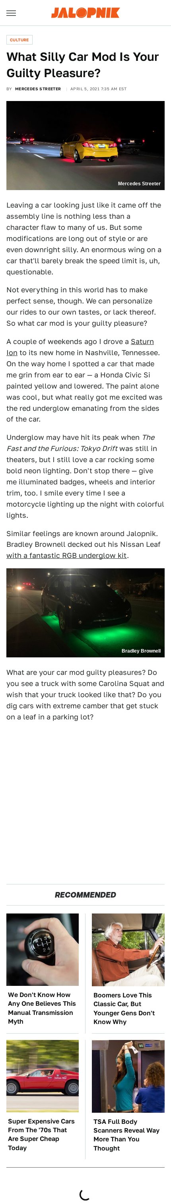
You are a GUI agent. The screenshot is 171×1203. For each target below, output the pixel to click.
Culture (19, 39)
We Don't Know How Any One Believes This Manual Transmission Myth (42, 1008)
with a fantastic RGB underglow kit (66, 555)
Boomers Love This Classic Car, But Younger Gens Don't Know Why (124, 1008)
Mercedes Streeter (38, 88)
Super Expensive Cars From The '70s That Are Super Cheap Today (41, 1134)
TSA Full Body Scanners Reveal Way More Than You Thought (126, 1135)
